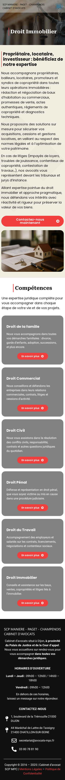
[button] (58, 6)
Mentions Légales (30, 769)
